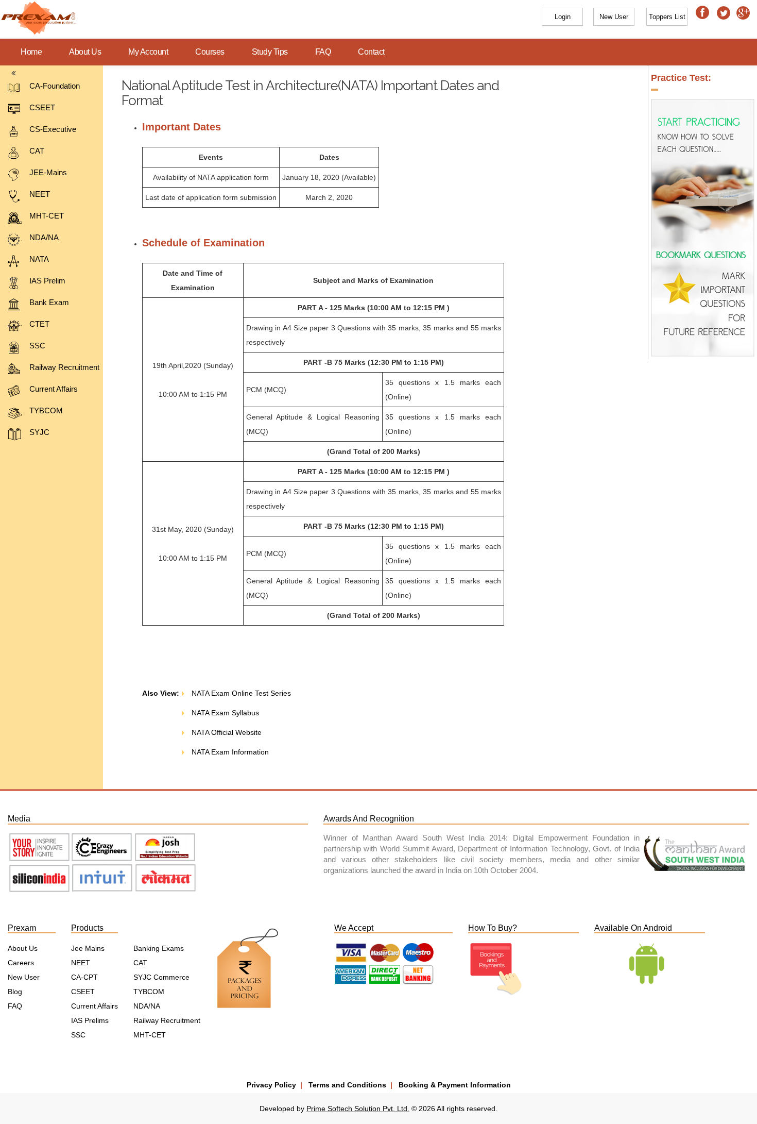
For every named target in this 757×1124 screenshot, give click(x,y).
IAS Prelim (47, 280)
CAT (36, 150)
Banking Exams (158, 948)
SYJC (39, 432)
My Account (148, 51)
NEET (39, 194)
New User (24, 977)
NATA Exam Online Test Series (240, 693)
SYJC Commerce (161, 977)
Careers (21, 963)
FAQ (323, 51)
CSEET (42, 107)
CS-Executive (52, 129)
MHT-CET (46, 215)
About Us (85, 51)
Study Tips (270, 51)
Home (31, 51)
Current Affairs (53, 388)
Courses (210, 51)
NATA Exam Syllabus (224, 713)
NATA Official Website (226, 732)
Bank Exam (49, 302)
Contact (371, 51)
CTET (39, 324)
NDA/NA (44, 237)
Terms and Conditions (347, 1085)
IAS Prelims (90, 1020)
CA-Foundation (54, 85)
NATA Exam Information (229, 752)
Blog (15, 991)
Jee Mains (88, 948)
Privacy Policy (271, 1085)
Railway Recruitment (64, 367)
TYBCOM (46, 410)
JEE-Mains (48, 172)
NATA (39, 259)
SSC (37, 345)
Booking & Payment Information (455, 1085)
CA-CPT (84, 977)
